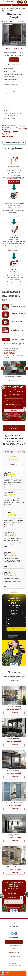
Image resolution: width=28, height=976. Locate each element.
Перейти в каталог (14, 283)
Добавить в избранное (14, 956)
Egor (9, 572)
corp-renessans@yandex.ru (14, 945)
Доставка (15, 339)
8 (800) (14, 938)
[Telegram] (12, 664)
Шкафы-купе (14, 8)
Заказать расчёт (14, 59)
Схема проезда (14, 952)
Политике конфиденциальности (13, 415)
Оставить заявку (14, 181)
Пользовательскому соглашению (13, 416)
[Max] (15, 664)
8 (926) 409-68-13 (15, 175)
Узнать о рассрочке (14, 250)
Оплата (21, 339)
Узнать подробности (23, 127)
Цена (5, 339)
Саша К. (10, 512)
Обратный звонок (14, 942)
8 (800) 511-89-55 (15, 170)
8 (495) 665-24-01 (14, 173)
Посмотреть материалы (14, 428)
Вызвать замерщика (14, 216)
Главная (5, 8)
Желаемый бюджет (15, 404)
